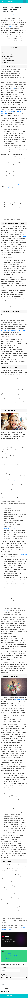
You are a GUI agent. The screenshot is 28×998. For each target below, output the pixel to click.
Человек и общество (10, 960)
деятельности (22, 184)
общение (10, 188)
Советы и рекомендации (11, 956)
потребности (10, 26)
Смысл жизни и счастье (8, 56)
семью (24, 236)
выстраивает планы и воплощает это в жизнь (13, 330)
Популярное (8, 953)
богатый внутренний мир (10, 481)
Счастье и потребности (8, 54)
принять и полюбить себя (10, 528)
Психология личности (11, 955)
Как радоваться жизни (8, 60)
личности (12, 88)
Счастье (7, 958)
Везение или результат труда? (10, 53)
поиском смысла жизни (7, 111)
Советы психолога (8, 1)
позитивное (24, 554)
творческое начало (19, 699)
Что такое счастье (7, 51)
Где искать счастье (7, 58)
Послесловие (6, 62)
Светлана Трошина (11, 14)
